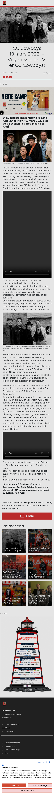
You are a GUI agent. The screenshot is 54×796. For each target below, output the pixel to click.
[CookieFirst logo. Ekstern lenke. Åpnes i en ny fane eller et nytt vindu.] (3, 765)
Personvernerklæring (43, 762)
